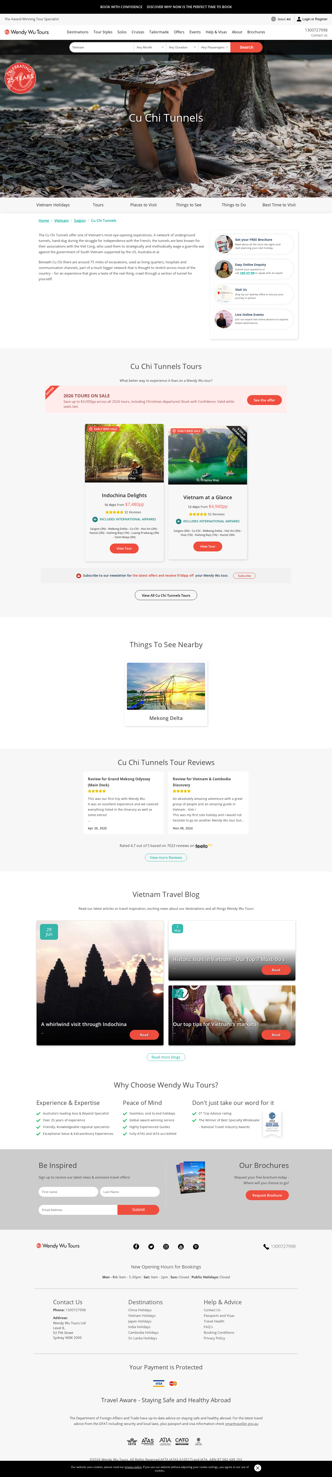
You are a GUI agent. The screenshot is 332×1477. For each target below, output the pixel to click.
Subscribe (244, 576)
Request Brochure (267, 1195)
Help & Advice (223, 1302)
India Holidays (139, 1327)
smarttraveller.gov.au (241, 1423)
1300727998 (316, 30)
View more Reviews (166, 857)
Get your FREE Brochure (253, 239)
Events (195, 32)
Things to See (188, 204)
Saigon (80, 220)
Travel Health (214, 1321)
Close (257, 1467)
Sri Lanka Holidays (142, 1338)
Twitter (151, 1246)
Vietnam (61, 220)
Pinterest (196, 1246)
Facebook (136, 1246)
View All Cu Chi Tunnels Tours (166, 595)
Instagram (166, 1246)
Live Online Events (249, 314)
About (237, 32)
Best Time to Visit (279, 204)
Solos (122, 32)
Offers (179, 32)
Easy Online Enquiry (250, 264)
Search (246, 47)
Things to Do (234, 204)
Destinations (78, 32)
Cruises (138, 32)
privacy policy (133, 1467)
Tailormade (159, 32)
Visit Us (241, 289)
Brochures (256, 32)
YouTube (181, 1246)
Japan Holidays (139, 1321)
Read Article (144, 1036)
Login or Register (314, 19)
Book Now (266, 399)
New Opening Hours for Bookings (166, 1267)
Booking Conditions (219, 1332)
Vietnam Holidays (53, 204)
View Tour (124, 548)
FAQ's (208, 1327)
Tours (98, 204)
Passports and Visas (219, 1315)
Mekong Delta (166, 718)
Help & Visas (216, 32)
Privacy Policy (214, 1338)
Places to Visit (143, 204)
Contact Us (319, 35)
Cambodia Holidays (143, 1332)
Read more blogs (166, 1057)
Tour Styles (103, 32)
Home (44, 220)
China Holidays (140, 1310)
